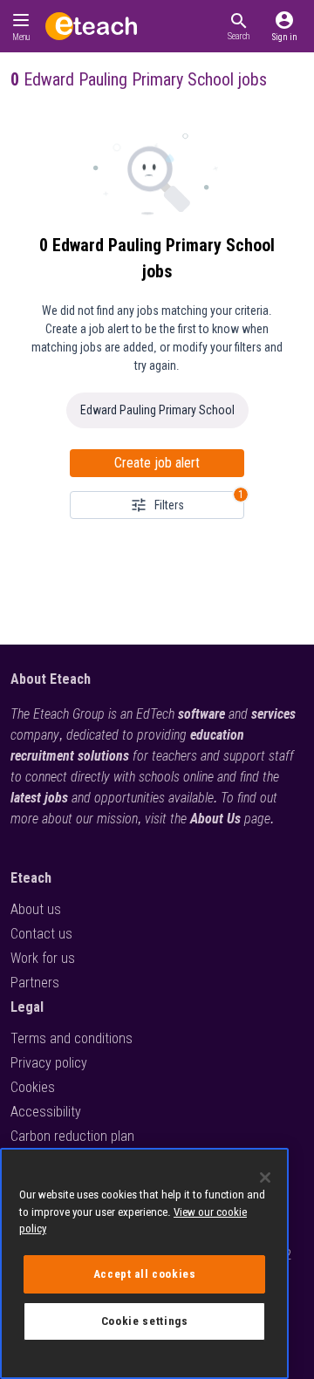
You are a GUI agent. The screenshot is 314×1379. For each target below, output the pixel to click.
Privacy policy (48, 1063)
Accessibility (45, 1111)
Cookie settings (144, 1321)
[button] (238, 26)
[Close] (265, 1177)
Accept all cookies (144, 1273)
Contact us (41, 933)
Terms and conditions (71, 1038)
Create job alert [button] (157, 462)
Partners (34, 982)
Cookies (32, 1087)
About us (35, 909)
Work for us (42, 958)
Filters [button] (169, 505)
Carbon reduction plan (72, 1136)
